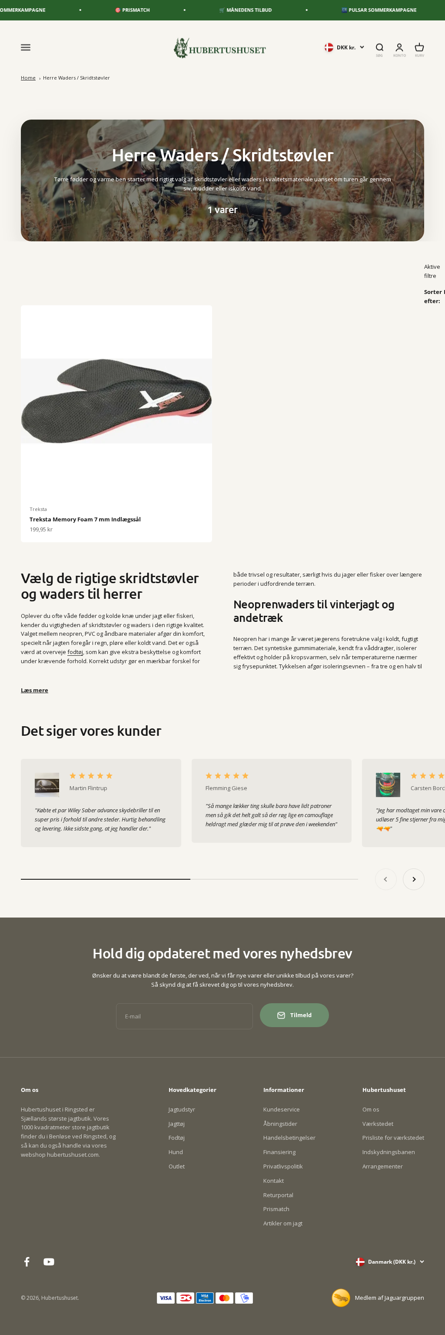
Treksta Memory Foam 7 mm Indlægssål (85, 519)
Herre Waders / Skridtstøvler (76, 77)
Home (28, 77)
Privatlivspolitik (283, 1166)
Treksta (38, 509)
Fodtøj (177, 1137)
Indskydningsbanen (388, 1152)
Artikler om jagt (282, 1223)
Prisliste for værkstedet (393, 1137)
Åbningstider (280, 1124)
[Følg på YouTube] (49, 1262)
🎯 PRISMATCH (115, 10)
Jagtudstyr (182, 1109)
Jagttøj (177, 1124)
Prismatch (276, 1209)
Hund (176, 1152)
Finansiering (279, 1152)
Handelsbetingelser (289, 1137)
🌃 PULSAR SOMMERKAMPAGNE (362, 10)
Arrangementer (382, 1166)
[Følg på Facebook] (27, 1262)
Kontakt (273, 1181)
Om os (370, 1109)
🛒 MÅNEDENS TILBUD (229, 10)
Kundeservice (281, 1109)
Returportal (278, 1195)
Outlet (177, 1166)
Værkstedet (377, 1124)
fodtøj (75, 652)
